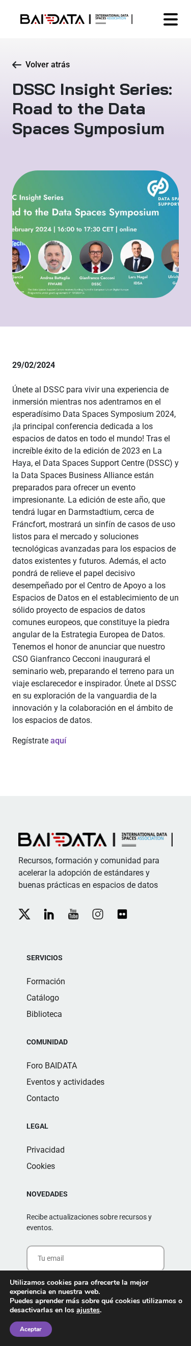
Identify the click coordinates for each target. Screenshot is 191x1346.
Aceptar (31, 1329)
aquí (58, 740)
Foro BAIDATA (51, 1065)
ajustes (88, 1310)
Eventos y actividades (65, 1082)
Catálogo (42, 998)
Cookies (40, 1166)
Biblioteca (44, 1014)
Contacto (42, 1098)
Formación (45, 981)
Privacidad (45, 1150)
